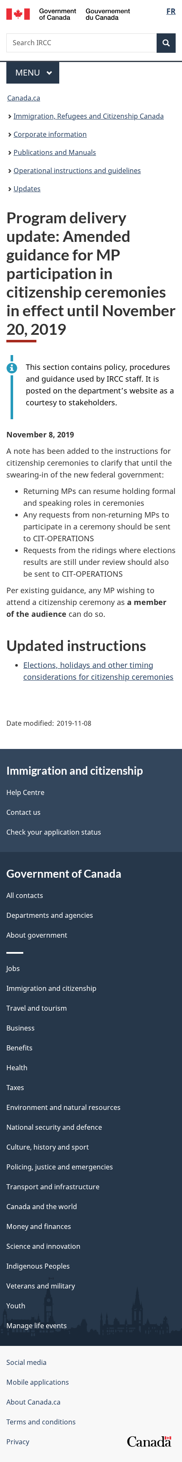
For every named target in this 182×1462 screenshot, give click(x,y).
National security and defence (54, 1127)
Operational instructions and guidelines (77, 170)
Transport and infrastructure (52, 1186)
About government (36, 935)
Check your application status (53, 832)
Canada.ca (23, 98)
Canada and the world (41, 1206)
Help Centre (25, 792)
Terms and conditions (41, 1422)
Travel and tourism (36, 1008)
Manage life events (36, 1325)
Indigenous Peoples (38, 1266)
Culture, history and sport (47, 1147)
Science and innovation (43, 1246)
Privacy (17, 1441)
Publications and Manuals (55, 152)
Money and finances (38, 1226)
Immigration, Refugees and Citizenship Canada (89, 116)
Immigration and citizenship (51, 988)
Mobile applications (37, 1382)
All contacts (24, 895)
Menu (28, 72)
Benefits (19, 1047)
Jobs (13, 968)
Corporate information (50, 134)
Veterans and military (40, 1286)
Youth (15, 1305)
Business (20, 1028)
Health (17, 1067)
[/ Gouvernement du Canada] (68, 13)
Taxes (15, 1087)
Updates (27, 188)
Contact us (23, 812)
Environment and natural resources (63, 1107)
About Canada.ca (33, 1402)
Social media (26, 1362)
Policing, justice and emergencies (59, 1167)
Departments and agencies (49, 915)
